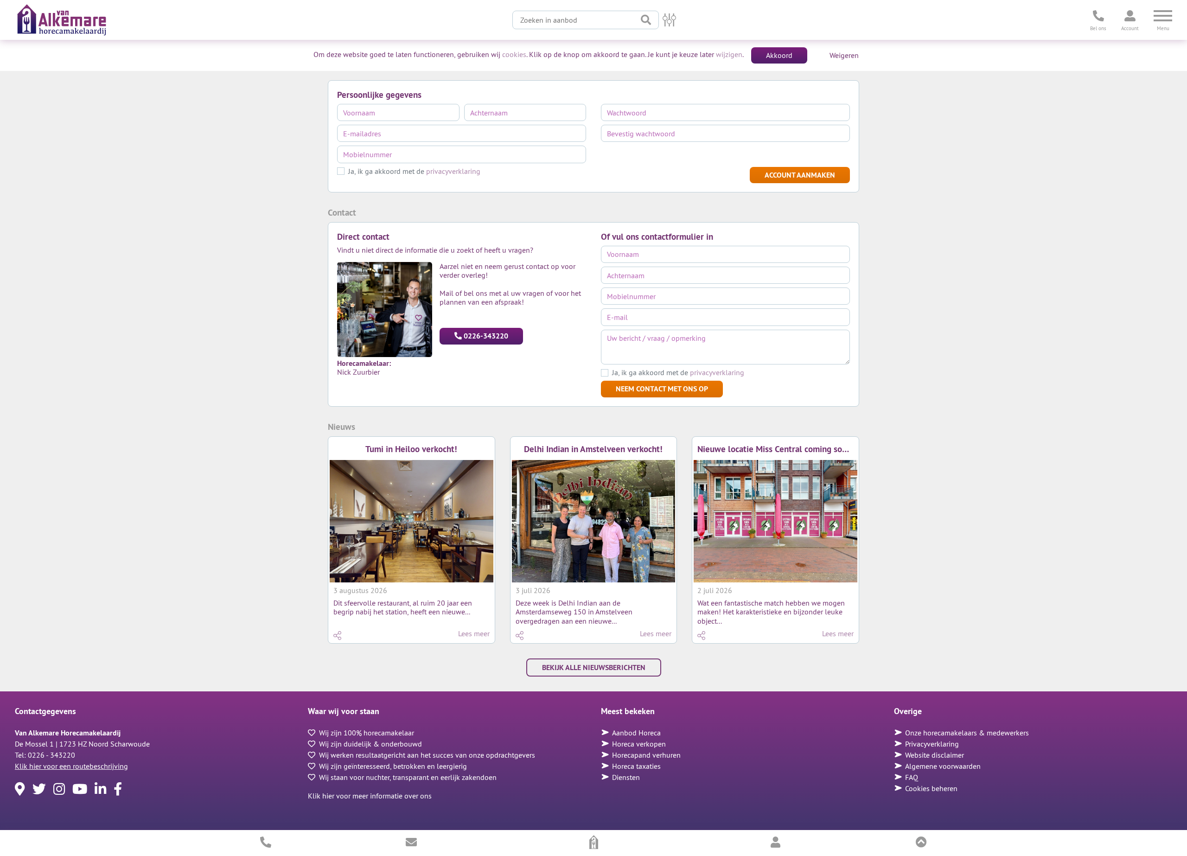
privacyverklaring (453, 171)
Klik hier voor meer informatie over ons (370, 795)
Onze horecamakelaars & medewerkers (967, 732)
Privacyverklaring (932, 743)
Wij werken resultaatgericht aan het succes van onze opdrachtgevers (427, 755)
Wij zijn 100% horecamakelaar (366, 732)
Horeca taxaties (636, 766)
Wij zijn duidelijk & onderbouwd (370, 743)
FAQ (911, 777)
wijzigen (729, 54)
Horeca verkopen (639, 743)
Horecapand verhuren (646, 755)
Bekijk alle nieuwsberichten (593, 667)
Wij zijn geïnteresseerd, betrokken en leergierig (393, 766)
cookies (514, 54)
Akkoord (779, 55)
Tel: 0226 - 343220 (45, 755)
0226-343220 (486, 335)
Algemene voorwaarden (943, 766)
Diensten (626, 777)
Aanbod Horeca (636, 732)
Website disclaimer (934, 755)
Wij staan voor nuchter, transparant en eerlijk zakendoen (408, 777)
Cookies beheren (931, 788)
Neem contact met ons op (662, 388)
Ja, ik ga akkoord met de (414, 171)
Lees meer (474, 633)
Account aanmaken (800, 174)
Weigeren (844, 55)
